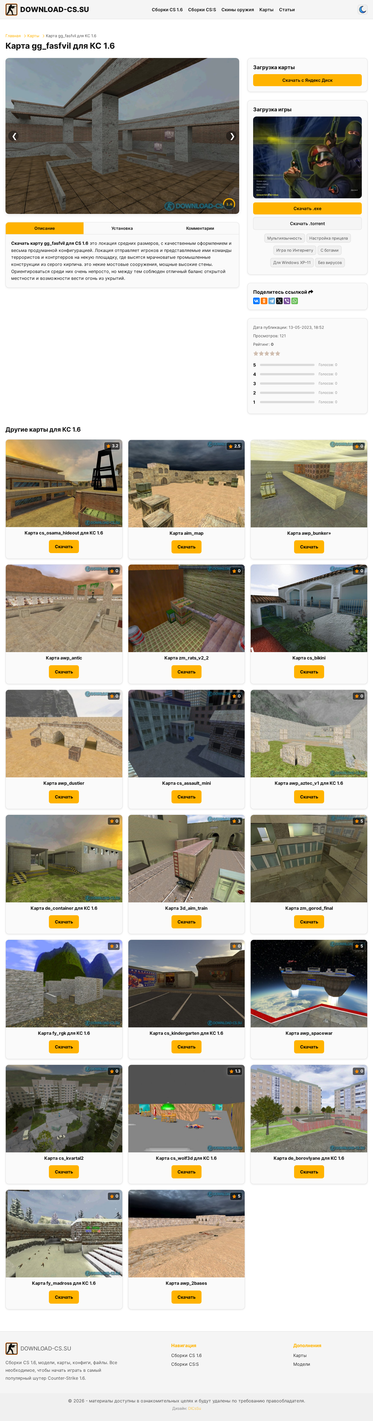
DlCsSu (194, 1408)
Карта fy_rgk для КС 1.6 (64, 1033)
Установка (122, 228)
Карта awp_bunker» (309, 533)
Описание (44, 228)
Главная (13, 35)
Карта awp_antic (64, 658)
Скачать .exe (307, 208)
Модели (301, 1364)
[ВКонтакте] (256, 301)
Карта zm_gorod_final (309, 908)
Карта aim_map (186, 533)
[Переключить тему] (363, 9)
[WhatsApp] (294, 301)
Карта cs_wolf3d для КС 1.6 (186, 1158)
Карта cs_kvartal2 (64, 1158)
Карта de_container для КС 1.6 (64, 908)
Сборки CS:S (202, 9)
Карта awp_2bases (186, 1283)
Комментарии (200, 228)
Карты (266, 9)
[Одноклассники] (264, 301)
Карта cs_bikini (308, 658)
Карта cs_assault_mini (186, 783)
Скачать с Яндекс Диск (307, 80)
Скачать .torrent (307, 223)
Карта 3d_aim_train (186, 908)
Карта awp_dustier (63, 783)
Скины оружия (237, 9)
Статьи (287, 9)
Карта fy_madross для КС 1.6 (64, 1283)
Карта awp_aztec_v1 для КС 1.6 (309, 783)
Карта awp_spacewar (309, 1033)
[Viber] (287, 301)
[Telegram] (271, 301)
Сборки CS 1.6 (167, 9)
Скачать (64, 546)
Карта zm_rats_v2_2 (186, 658)
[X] (279, 301)
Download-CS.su (54, 9)
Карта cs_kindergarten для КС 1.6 (186, 1033)
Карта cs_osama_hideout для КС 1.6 (64, 533)
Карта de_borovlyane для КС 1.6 (309, 1158)
